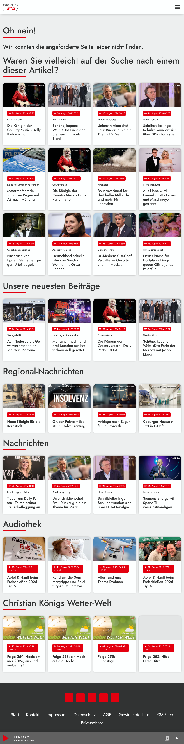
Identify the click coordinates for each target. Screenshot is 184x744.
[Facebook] (80, 697)
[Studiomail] (103, 697)
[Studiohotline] (115, 697)
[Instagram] (92, 697)
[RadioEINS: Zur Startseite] (87, 7)
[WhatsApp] (69, 697)
